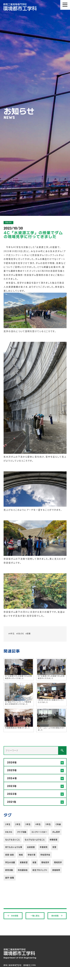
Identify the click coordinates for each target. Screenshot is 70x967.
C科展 (58, 824)
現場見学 (58, 862)
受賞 (54, 847)
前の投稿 (55, 915)
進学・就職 (9, 877)
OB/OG (8, 832)
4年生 (38, 824)
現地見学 (45, 862)
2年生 (18, 824)
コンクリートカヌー (39, 832)
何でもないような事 (13, 847)
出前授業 (31, 847)
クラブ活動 (21, 832)
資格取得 (56, 870)
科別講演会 (23, 870)
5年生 (48, 824)
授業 (34, 862)
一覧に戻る (35, 915)
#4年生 (11, 633)
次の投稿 (14, 915)
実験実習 (24, 862)
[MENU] (65, 5)
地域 (21, 854)
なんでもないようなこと (35, 839)
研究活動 (9, 870)
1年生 (7, 824)
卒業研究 (44, 847)
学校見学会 (45, 854)
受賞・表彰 (9, 854)
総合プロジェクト (40, 870)
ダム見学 (56, 832)
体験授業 (53, 839)
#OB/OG (20, 633)
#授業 (28, 633)
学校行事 (31, 854)
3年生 (28, 824)
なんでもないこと (12, 839)
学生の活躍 (10, 862)
